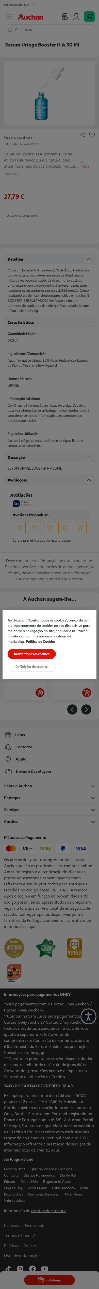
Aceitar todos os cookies (32, 654)
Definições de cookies (31, 666)
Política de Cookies (40, 641)
